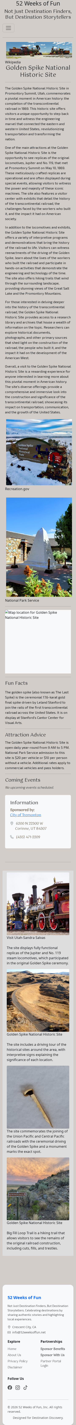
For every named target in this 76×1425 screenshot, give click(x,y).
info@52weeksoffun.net (29, 1332)
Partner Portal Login (51, 1363)
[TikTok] (25, 1387)
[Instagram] (17, 1387)
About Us (14, 1355)
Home (12, 1349)
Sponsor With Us (53, 1355)
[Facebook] (10, 1387)
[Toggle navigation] (8, 28)
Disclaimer (15, 1367)
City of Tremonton (25, 815)
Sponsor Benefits (53, 1349)
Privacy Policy (18, 1361)
